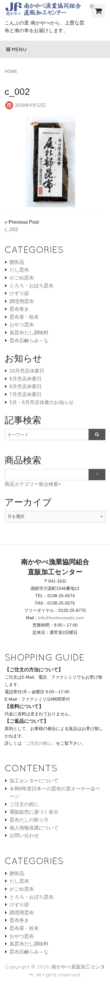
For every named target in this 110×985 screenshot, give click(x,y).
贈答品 (16, 262)
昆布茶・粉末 (24, 317)
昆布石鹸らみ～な (29, 340)
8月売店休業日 (25, 386)
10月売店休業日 (26, 370)
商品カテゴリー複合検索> (33, 484)
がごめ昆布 (21, 277)
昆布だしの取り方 (29, 819)
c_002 (11, 229)
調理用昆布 (21, 301)
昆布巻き (19, 309)
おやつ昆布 (21, 324)
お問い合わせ (24, 835)
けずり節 (19, 293)
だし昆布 (19, 269)
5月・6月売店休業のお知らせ (41, 402)
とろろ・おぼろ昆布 (31, 285)
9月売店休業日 (25, 378)
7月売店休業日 (25, 394)
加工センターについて (33, 780)
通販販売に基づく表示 (33, 812)
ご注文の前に (24, 804)
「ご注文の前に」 (39, 743)
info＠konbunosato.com (61, 617)
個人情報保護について (33, 827)
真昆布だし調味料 (29, 332)
